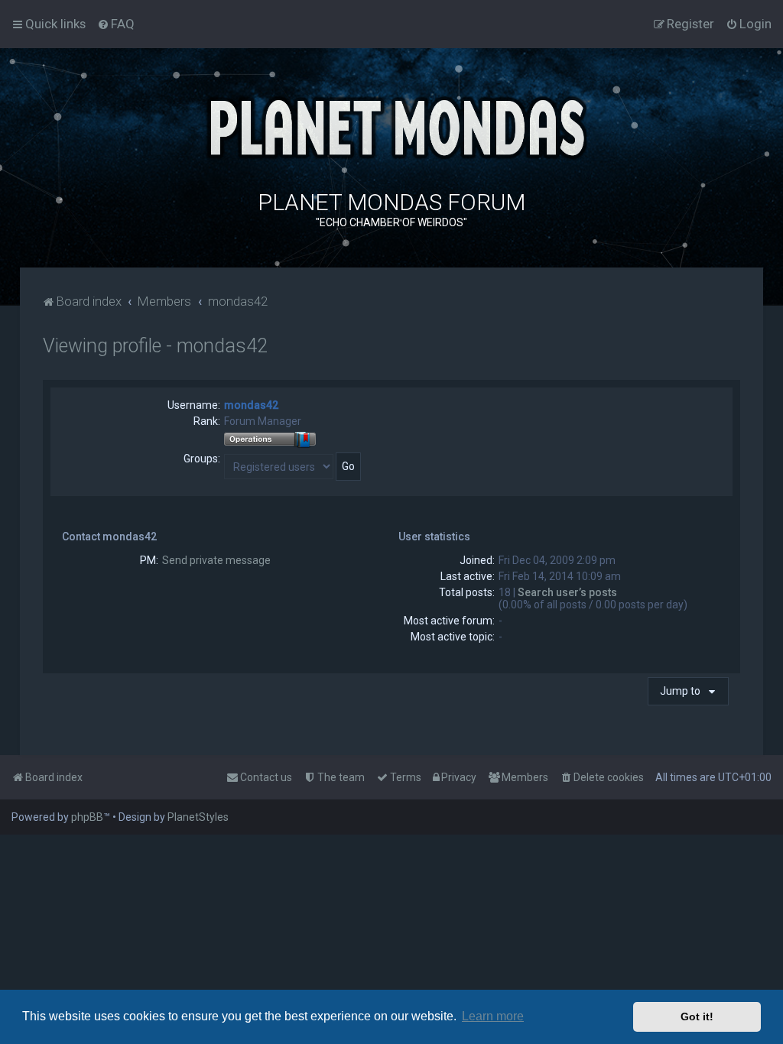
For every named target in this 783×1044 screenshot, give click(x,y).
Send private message (216, 560)
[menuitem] (116, 23)
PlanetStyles (198, 817)
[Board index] (391, 126)
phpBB (87, 817)
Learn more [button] (493, 1016)
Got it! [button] (697, 1016)
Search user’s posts (567, 592)
